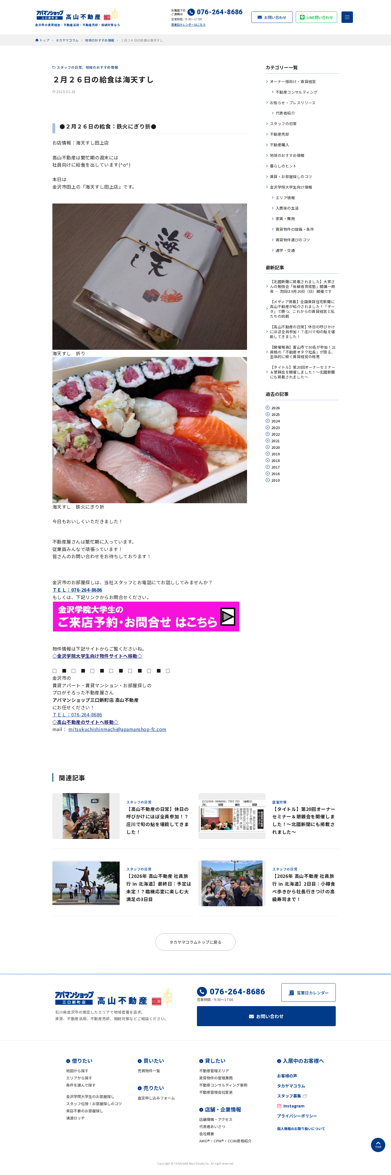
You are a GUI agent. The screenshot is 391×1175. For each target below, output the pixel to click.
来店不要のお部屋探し (84, 1110)
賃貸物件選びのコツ (293, 239)
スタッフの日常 (69, 67)
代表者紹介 (285, 113)
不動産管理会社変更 (216, 1092)
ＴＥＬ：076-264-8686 (77, 714)
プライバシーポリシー (297, 1116)
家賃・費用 (285, 218)
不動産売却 (279, 134)
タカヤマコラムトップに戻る (195, 942)
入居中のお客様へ (303, 1060)
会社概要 (206, 1133)
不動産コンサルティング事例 (223, 1085)
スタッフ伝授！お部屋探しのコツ (94, 1103)
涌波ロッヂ (75, 1118)
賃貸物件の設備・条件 (295, 229)
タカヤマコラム (291, 1086)
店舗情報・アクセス (215, 1119)
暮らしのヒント (283, 166)
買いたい (153, 1060)
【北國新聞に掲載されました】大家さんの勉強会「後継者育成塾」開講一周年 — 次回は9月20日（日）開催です (302, 286)
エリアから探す (79, 1078)
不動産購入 (279, 144)
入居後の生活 (287, 208)
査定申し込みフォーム (156, 1098)
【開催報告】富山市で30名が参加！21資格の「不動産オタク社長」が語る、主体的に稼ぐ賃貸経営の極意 (303, 352)
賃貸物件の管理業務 (216, 1078)
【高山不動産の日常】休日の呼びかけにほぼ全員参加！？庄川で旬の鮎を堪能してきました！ (302, 331)
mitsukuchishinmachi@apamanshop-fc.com (117, 729)
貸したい (215, 1060)
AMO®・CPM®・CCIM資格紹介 (225, 1141)
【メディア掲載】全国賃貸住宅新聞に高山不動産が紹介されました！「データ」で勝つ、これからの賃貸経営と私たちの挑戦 (302, 309)
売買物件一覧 (149, 1070)
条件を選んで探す (81, 1085)
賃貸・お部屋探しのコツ (291, 176)
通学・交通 (285, 250)
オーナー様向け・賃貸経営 (293, 81)
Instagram (294, 1106)
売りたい (153, 1087)
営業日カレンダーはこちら (188, 24)
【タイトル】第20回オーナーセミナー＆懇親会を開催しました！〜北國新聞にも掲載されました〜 (302, 372)
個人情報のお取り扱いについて (301, 1128)
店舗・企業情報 (223, 1109)
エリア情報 (285, 197)
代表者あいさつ (212, 1126)
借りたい (82, 1060)
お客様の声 (287, 1076)
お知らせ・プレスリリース (293, 102)
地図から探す (77, 1070)
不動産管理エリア (214, 1070)
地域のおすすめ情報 (102, 67)
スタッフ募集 (289, 1096)
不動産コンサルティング (296, 92)
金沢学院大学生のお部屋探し (90, 1096)
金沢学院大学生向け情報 (291, 187)
